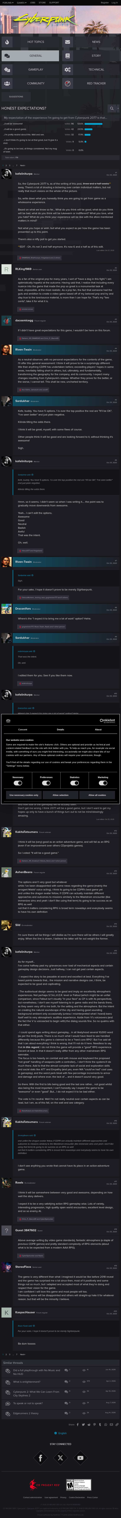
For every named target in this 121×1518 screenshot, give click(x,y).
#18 (112, 1230)
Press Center (92, 1497)
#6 (112, 461)
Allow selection (60, 795)
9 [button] (70, 141)
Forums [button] (7, 2)
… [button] (13, 165)
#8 (112, 608)
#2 (112, 269)
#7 (112, 562)
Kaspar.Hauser (25, 1312)
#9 (112, 638)
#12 (112, 832)
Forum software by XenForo (60, 1515)
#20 (112, 1312)
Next (22, 165)
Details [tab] (60, 729)
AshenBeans (23, 872)
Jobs (32, 2)
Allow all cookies (97, 795)
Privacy (63, 1497)
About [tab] (98, 729)
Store (42, 2)
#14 (112, 925)
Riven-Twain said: (25, 1326)
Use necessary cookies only (24, 795)
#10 (112, 695)
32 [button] (69, 134)
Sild (17, 925)
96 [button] (69, 123)
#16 (112, 1122)
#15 (112, 952)
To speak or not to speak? (28, 1403)
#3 (112, 320)
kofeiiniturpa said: (25, 651)
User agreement (51, 1497)
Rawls (19, 1182)
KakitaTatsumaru (26, 832)
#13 (112, 872)
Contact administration (32, 1497)
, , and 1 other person (43, 627)
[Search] (112, 108)
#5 (112, 401)
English (62, 1433)
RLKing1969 (23, 269)
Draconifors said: (25, 708)
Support (54, 2)
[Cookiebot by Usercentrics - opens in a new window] (102, 721)
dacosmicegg (24, 320)
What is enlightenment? (26, 1381)
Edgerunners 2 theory (26, 1413)
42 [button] (69, 129)
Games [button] (20, 2)
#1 (112, 174)
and (32, 551)
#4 (112, 349)
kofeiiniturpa (23, 174)
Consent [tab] (22, 729)
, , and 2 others (41, 258)
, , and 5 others (45, 597)
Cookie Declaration (77, 1497)
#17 (112, 1182)
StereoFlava (23, 1267)
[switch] (46, 783)
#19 (112, 1267)
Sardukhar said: (24, 475)
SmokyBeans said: (25, 1135)
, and (40, 338)
